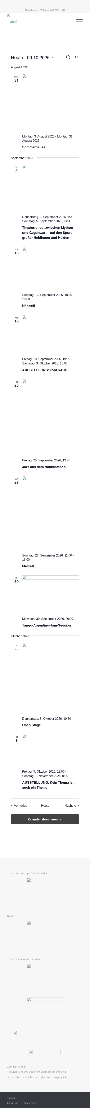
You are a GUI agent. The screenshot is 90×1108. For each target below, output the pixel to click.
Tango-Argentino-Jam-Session (46, 625)
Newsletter (31, 10)
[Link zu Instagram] (47, 3)
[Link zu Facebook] (41, 3)
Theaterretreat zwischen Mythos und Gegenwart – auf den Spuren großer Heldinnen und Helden (48, 232)
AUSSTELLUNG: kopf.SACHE (46, 369)
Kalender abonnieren (43, 819)
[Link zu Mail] (53, 3)
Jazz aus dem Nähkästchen (44, 466)
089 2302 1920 (57, 10)
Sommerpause (33, 147)
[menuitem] (13, 1103)
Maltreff (28, 566)
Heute (45, 805)
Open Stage (31, 724)
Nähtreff (28, 305)
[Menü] (77, 21)
